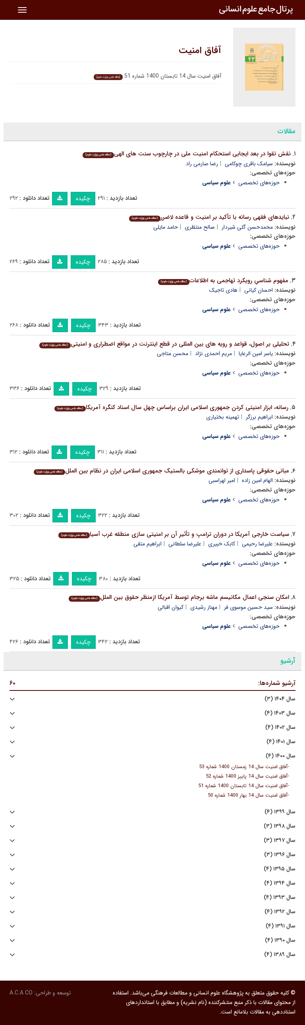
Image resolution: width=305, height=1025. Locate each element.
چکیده (83, 198)
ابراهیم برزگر (259, 417)
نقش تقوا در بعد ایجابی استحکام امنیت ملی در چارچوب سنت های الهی (188, 154)
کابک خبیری (221, 543)
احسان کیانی (258, 290)
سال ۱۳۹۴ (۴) (279, 883)
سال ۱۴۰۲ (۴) (280, 727)
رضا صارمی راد (202, 163)
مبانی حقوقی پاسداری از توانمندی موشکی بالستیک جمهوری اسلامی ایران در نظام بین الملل (163, 471)
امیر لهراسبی (221, 480)
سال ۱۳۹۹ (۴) (279, 812)
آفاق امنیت (200, 50)
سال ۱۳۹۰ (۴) (280, 940)
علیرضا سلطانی (184, 543)
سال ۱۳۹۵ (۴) (279, 869)
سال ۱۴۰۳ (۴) (279, 713)
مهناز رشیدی (203, 607)
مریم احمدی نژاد (213, 353)
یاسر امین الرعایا (256, 353)
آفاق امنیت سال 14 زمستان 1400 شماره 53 (243, 767)
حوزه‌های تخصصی (259, 182)
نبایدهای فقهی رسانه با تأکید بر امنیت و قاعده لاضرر (210, 217)
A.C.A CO (21, 993)
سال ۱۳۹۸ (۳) (279, 826)
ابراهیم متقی (147, 543)
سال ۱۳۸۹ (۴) (279, 954)
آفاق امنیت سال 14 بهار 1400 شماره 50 (248, 795)
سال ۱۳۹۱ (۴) (280, 926)
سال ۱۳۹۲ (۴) (279, 912)
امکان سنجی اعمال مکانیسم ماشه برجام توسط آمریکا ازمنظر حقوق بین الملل (180, 597)
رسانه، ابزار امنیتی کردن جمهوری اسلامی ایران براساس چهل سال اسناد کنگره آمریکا (172, 407)
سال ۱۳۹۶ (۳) (279, 855)
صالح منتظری (200, 227)
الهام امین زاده (257, 480)
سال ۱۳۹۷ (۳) (279, 840)
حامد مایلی (165, 227)
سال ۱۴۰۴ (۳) (279, 699)
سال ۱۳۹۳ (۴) (279, 897)
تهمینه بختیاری (222, 417)
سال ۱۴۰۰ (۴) (280, 756)
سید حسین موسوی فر (248, 607)
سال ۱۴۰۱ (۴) (280, 742)
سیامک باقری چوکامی (249, 163)
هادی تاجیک (223, 290)
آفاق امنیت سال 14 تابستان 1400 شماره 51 (243, 786)
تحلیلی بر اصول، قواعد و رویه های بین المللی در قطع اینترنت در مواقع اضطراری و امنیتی (165, 344)
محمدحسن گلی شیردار (247, 227)
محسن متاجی (172, 353)
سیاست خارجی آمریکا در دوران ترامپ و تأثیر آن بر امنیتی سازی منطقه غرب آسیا (175, 534)
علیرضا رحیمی (257, 543)
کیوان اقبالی (170, 607)
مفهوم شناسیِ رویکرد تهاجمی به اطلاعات (224, 280)
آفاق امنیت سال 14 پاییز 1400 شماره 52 (247, 776)
